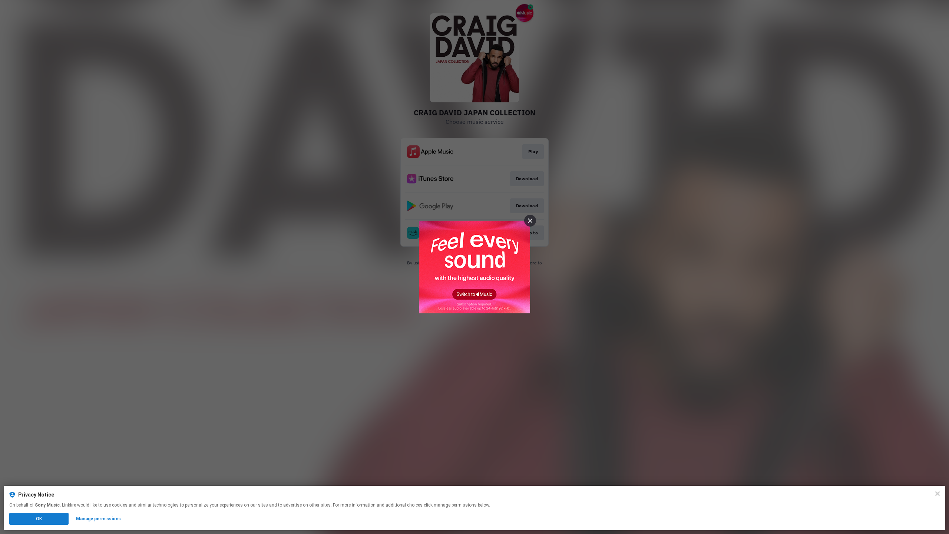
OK (39, 518)
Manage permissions (98, 518)
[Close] (937, 494)
